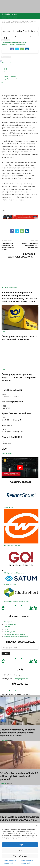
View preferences (20, 856)
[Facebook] (4, 17)
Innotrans (7, 425)
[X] (15, 17)
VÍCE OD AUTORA (24, 257)
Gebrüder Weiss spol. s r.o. (12, 545)
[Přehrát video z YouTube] (20, 467)
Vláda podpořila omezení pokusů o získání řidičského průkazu (8, 246)
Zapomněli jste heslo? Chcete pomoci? (14, 42)
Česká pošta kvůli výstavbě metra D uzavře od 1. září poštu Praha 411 (19, 377)
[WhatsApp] (22, 231)
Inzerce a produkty (10, 624)
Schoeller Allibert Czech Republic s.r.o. (16, 601)
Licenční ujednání (9, 632)
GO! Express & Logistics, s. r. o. (14, 573)
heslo (3, 38)
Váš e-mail (5, 54)
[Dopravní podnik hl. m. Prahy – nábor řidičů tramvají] (20, 218)
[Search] (3, 82)
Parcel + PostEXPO (12, 437)
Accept (20, 845)
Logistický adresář (10, 76)
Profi (5, 71)
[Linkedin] (10, 17)
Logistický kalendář (10, 79)
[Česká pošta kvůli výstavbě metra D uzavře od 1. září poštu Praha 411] (20, 355)
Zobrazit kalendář (7, 453)
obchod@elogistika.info (20, 679)
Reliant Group (8, 507)
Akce (5, 74)
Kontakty (7, 627)
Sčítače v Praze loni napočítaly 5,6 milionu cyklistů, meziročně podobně (19, 776)
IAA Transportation (12, 401)
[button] (37, 826)
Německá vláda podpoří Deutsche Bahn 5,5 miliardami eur (30, 245)
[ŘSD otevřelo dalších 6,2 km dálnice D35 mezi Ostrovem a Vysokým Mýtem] (20, 799)
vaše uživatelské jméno (9, 31)
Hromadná (3, 740)
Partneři (6, 629)
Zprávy (6, 69)
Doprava (3, 783)
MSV (4, 448)
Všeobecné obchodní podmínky (14, 634)
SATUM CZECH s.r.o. (10, 584)
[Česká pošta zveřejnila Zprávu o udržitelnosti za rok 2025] (20, 317)
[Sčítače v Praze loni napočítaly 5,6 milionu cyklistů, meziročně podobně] (20, 755)
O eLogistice (8, 622)
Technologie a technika (9, 287)
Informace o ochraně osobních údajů (14, 44)
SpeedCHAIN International (16, 413)
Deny (20, 850)
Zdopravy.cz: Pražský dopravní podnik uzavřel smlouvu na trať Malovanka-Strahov (17, 732)
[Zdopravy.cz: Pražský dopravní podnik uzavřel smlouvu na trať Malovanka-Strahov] (20, 711)
